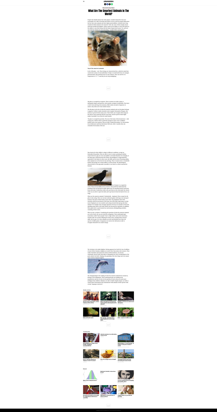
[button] (83, 1)
